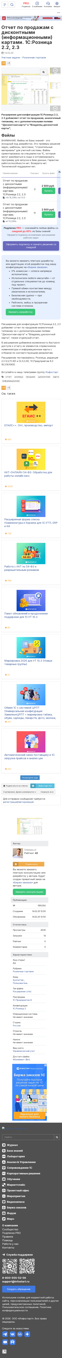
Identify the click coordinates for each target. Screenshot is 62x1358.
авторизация (26, 802)
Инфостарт (51, 372)
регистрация (10, 802)
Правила (7, 1236)
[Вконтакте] (12, 1334)
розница (19, 377)
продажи (30, 377)
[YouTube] (5, 1342)
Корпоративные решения (23, 1173)
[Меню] (5, 5)
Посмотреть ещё (30, 778)
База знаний (15, 1150)
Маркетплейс (16, 1184)
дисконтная (44, 377)
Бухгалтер (18, 980)
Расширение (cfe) (22, 991)
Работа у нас (10, 1243)
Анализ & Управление (21, 1162)
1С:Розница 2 (19, 1008)
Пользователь (20, 983)
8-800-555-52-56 (14, 1277)
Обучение (13, 1179)
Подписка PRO (11, 1232)
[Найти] (57, 1137)
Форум (11, 1213)
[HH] (20, 1334)
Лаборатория (16, 1156)
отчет (9, 377)
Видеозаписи (16, 1201)
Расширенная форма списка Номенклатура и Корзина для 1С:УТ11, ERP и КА (31, 523)
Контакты (8, 1247)
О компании (10, 1225)
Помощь (7, 1240)
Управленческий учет (24, 1051)
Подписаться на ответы (16, 786)
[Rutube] (12, 1342)
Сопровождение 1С (19, 1167)
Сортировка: (19, 792)
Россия (16, 1025)
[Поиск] (12, 5)
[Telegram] (5, 1334)
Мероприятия (16, 1196)
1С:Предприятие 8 (22, 1000)
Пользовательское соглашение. (20, 1307)
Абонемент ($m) (21, 1059)
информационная (10, 381)
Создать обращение (18, 1289)
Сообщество (10, 1229)
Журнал (12, 1145)
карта (56, 377)
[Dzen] (27, 1334)
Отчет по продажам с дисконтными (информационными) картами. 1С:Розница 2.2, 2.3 (27, 37)
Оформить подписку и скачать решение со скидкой (31, 246)
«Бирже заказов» (37, 267)
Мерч (10, 1218)
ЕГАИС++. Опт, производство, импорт (28, 425)
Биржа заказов (16, 1207)
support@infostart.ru (15, 1281)
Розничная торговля (23, 971)
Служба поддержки (19, 1254)
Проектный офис (18, 1190)
